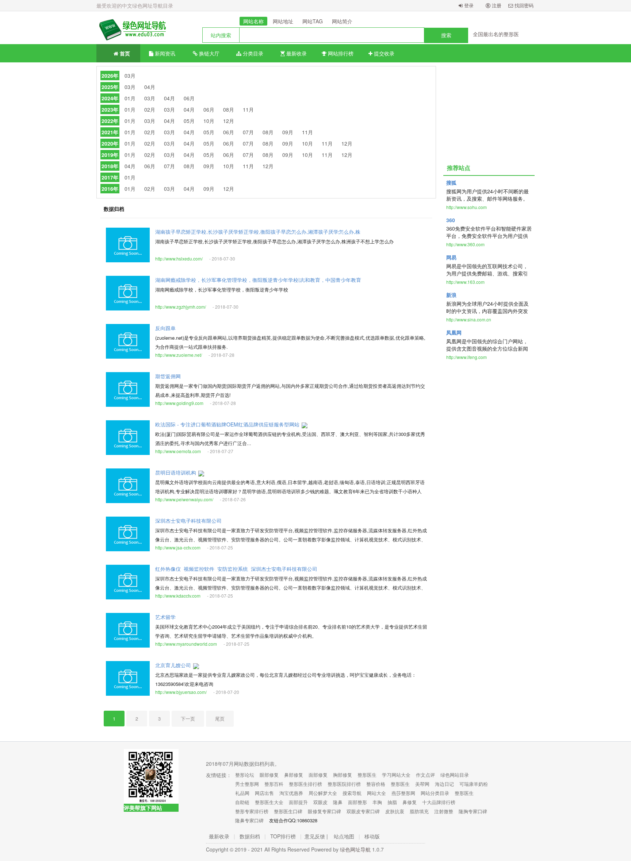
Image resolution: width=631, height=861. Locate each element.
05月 (189, 120)
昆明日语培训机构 (175, 472)
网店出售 (264, 792)
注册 (495, 5)
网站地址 (283, 21)
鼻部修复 (293, 774)
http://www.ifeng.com (466, 357)
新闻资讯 (164, 53)
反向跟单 (165, 328)
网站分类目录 (435, 792)
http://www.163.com (465, 282)
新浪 (451, 294)
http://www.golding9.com (179, 403)
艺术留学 (165, 617)
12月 (228, 120)
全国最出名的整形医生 (498, 34)
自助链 (242, 802)
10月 (208, 120)
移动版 (372, 836)
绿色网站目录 (454, 774)
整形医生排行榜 (305, 783)
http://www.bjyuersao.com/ (181, 692)
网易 (451, 257)
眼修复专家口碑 (324, 811)
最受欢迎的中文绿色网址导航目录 (134, 5)
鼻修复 (409, 802)
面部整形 (357, 802)
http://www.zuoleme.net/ (178, 355)
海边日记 (444, 783)
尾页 (220, 718)
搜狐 (451, 182)
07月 (248, 132)
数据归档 (250, 836)
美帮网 (422, 783)
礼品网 (242, 792)
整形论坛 (244, 774)
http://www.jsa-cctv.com (177, 547)
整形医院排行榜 (344, 783)
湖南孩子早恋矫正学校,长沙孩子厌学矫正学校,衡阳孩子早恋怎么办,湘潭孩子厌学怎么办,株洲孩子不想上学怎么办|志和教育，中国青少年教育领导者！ (257, 231)
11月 (248, 109)
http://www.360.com (465, 244)
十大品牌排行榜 (438, 802)
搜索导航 (352, 792)
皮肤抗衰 (394, 811)
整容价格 (375, 783)
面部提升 (298, 802)
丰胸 (377, 802)
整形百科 (273, 783)
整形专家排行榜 (251, 811)
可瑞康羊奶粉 (473, 783)
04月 (149, 86)
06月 (189, 98)
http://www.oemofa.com (178, 451)
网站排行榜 (339, 53)
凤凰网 (454, 332)
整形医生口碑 (288, 811)
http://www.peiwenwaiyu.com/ (184, 499)
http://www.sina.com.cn (468, 319)
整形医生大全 (269, 802)
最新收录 (296, 53)
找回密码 (523, 5)
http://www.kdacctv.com (177, 595)
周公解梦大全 (323, 792)
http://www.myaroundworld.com (186, 644)
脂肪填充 (419, 811)
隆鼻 (338, 802)
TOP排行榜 (283, 836)
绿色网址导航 (355, 849)
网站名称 (253, 21)
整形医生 (366, 774)
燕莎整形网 (403, 792)
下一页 (188, 718)
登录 (468, 5)
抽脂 (392, 802)
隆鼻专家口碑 (249, 820)
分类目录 (252, 53)
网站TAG (312, 21)
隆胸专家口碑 (473, 811)
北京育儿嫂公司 (173, 665)
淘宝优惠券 (291, 792)
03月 (130, 75)
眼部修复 (269, 774)
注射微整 (443, 811)
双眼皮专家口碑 (363, 811)
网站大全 (376, 792)
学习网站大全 (396, 774)
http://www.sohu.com (466, 207)
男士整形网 (247, 783)
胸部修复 (342, 774)
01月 (130, 98)
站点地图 (344, 836)
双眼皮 (320, 802)
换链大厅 (208, 53)
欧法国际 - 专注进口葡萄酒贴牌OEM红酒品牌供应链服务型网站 (227, 424)
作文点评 (425, 774)
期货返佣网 (168, 376)
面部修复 (318, 774)
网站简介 (342, 21)
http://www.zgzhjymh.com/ (180, 307)
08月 (228, 109)
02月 (149, 109)
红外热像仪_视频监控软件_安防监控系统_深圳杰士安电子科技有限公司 (236, 569)
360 (450, 220)
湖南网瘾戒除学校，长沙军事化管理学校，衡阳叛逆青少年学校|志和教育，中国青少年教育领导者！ (258, 280)
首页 (124, 53)
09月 (287, 132)
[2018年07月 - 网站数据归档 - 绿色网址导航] (131, 27)
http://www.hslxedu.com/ (179, 258)
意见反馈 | (316, 836)
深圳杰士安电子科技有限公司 (188, 520)
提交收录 (383, 53)
